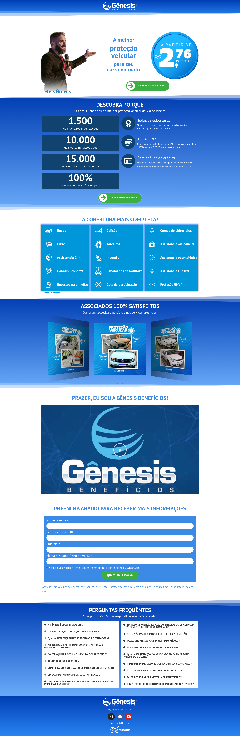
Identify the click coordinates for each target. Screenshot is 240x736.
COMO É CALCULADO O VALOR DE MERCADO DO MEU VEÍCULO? (81, 668)
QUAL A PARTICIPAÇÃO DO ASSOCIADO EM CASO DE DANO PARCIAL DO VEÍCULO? (156, 655)
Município (53, 544)
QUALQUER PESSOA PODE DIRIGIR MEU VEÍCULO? (153, 640)
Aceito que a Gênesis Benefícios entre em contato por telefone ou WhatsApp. (94, 568)
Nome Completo (57, 520)
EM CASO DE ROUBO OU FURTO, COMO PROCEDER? (75, 674)
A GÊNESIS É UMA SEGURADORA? (65, 624)
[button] (43, 348)
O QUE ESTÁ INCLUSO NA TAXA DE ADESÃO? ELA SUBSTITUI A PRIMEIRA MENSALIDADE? (79, 683)
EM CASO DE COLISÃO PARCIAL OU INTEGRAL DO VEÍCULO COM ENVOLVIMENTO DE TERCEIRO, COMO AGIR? (158, 626)
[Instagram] (111, 716)
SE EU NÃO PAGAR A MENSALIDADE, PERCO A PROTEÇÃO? (157, 633)
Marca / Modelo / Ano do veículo (69, 556)
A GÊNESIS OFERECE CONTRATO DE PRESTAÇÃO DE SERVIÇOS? (160, 684)
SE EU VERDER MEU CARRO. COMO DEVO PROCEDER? (155, 670)
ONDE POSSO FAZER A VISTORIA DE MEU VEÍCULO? (154, 677)
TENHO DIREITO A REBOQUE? (63, 661)
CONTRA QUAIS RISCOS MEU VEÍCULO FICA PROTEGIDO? (77, 654)
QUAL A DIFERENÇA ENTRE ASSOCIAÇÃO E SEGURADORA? (78, 638)
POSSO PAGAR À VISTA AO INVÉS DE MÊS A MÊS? (153, 647)
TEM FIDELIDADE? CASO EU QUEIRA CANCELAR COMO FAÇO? (159, 663)
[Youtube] (128, 716)
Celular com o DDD (59, 532)
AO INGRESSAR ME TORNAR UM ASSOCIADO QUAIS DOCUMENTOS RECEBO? (73, 646)
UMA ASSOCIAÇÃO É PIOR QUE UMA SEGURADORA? (75, 631)
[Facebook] (120, 716)
